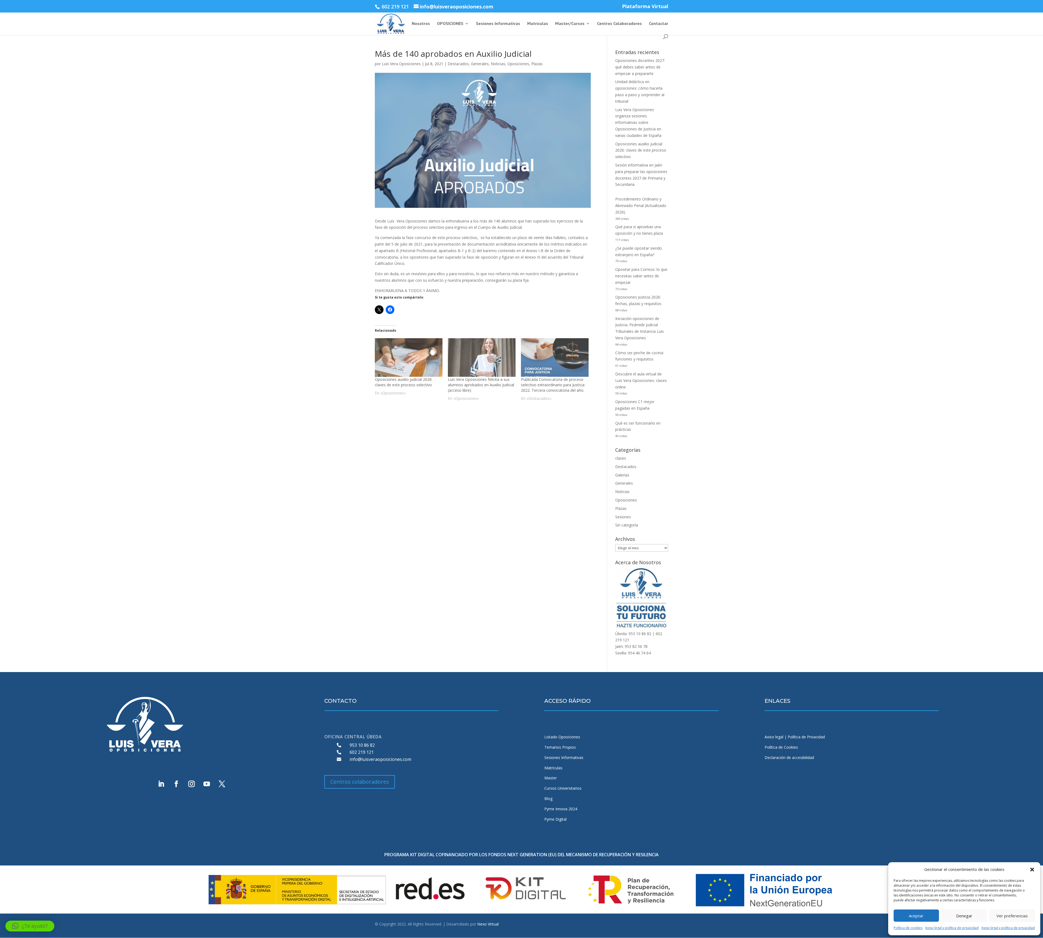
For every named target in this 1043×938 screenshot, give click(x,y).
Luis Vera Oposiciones (401, 63)
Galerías (622, 475)
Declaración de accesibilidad (789, 757)
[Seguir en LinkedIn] (161, 783)
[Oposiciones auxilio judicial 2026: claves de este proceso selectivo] (408, 357)
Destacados (458, 63)
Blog (548, 798)
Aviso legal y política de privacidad (952, 928)
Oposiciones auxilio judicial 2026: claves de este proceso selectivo (403, 382)
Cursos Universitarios (563, 788)
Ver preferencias (1012, 915)
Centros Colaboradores (619, 23)
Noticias (498, 63)
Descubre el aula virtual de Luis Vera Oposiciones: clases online (641, 380)
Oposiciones (518, 63)
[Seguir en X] (221, 783)
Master (550, 777)
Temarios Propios (560, 747)
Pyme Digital (555, 819)
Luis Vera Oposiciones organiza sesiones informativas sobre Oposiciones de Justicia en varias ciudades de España (638, 122)
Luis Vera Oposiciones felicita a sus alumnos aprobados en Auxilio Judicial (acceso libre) (481, 385)
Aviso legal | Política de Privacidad (795, 736)
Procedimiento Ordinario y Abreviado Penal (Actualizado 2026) (640, 205)
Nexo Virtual (488, 924)
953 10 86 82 (362, 745)
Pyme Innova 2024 (560, 808)
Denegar (964, 915)
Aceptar (916, 915)
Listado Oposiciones (562, 736)
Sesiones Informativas (498, 23)
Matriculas (537, 23)
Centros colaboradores (359, 781)
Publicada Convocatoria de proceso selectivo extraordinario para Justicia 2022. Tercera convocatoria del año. (553, 385)
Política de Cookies (781, 747)
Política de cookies (908, 928)
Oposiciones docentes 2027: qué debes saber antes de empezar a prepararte (640, 67)
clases (620, 458)
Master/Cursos (570, 23)
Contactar (658, 23)
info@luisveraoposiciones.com (380, 759)
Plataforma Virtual (645, 7)
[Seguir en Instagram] (191, 783)
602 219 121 (362, 752)
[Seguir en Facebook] (176, 783)
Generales (480, 63)
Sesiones (623, 516)
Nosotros (421, 23)
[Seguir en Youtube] (206, 783)
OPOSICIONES (450, 23)
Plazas (537, 63)
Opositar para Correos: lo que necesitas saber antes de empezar (641, 276)
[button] (1032, 869)
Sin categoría (626, 525)
